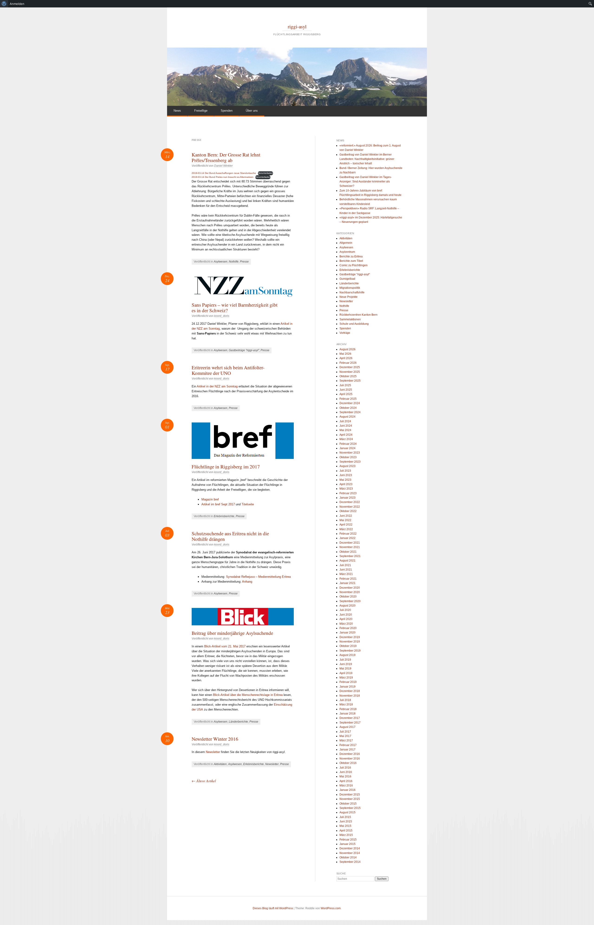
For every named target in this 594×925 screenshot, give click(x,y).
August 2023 (347, 466)
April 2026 (345, 358)
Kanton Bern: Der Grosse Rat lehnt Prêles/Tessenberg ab (226, 157)
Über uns (252, 110)
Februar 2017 (348, 745)
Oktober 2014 (348, 857)
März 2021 (346, 574)
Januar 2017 (347, 749)
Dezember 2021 (349, 542)
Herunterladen (265, 173)
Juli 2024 (345, 421)
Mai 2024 (345, 430)
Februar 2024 (348, 443)
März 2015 (346, 835)
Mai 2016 (345, 776)
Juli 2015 (345, 817)
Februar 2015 (348, 839)
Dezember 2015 (349, 794)
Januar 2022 (347, 538)
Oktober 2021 (348, 551)
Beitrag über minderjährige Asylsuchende (232, 633)
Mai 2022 (345, 520)
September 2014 (350, 861)
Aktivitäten (220, 764)
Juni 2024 (345, 425)
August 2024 (347, 416)
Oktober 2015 (348, 803)
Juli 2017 (345, 731)
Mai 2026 (345, 353)
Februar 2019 (348, 682)
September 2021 (350, 556)
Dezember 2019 (349, 637)
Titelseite (248, 504)
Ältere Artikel (204, 780)
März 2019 (346, 677)
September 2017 (350, 722)
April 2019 (345, 673)
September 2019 (350, 650)
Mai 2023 (345, 479)
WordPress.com (331, 908)
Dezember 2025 (349, 367)
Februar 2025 (348, 398)
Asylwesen (220, 261)
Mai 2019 (345, 668)
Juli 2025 (345, 385)
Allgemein (345, 242)
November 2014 (349, 853)
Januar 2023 (347, 497)
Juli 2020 (345, 610)
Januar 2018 (347, 713)
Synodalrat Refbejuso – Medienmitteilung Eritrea (258, 576)
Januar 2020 (347, 632)
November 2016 (349, 758)
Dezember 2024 (349, 403)
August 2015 (347, 812)
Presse (244, 261)
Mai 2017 (345, 736)
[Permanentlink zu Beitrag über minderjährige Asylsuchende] (243, 616)
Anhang (247, 581)
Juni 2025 (345, 389)
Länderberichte (238, 721)
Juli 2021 (345, 565)
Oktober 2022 (348, 511)
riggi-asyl (297, 26)
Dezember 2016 (349, 754)
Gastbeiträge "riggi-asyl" (244, 350)
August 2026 (347, 349)
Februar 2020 (348, 628)
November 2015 (349, 799)
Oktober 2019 (348, 646)
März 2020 (346, 623)
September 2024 (350, 412)
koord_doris (221, 316)
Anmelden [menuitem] (17, 4)
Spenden (226, 110)
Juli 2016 (345, 767)
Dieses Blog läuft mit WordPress (273, 908)
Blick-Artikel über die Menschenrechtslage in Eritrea (248, 695)
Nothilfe (234, 261)
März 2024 (346, 439)
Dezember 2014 (349, 848)
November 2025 (349, 371)
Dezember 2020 (349, 587)
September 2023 (350, 461)
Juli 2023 (345, 470)
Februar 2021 (348, 578)
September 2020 (350, 601)
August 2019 (347, 655)
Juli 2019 (345, 659)
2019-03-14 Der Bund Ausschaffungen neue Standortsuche (224, 173)
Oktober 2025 (348, 376)
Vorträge (344, 332)
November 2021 (349, 547)
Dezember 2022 (349, 502)
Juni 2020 (345, 614)
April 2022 (345, 524)
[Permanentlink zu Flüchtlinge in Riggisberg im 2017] (243, 440)
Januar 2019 (347, 686)
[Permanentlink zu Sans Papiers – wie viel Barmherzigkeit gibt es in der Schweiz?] (243, 286)
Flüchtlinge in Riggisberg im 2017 (226, 466)
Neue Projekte (348, 297)
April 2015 (345, 830)
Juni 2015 (345, 821)
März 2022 (346, 529)
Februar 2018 (348, 709)
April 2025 (345, 394)
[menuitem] (4, 3)
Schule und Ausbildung (354, 323)
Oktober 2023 (348, 457)
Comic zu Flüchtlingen (353, 265)
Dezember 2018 (349, 691)
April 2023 (345, 484)
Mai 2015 (345, 826)
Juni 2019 (345, 664)
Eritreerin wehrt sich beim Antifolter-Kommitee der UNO (228, 370)
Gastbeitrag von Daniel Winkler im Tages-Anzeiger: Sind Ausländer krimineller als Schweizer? (365, 181)
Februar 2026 (348, 362)
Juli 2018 (345, 700)
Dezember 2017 (349, 718)
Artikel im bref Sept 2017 (218, 504)
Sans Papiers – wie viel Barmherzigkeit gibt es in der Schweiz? (235, 308)
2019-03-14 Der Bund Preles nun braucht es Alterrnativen (222, 177)
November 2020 (349, 592)
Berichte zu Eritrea (351, 256)
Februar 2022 (348, 533)
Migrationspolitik (349, 287)
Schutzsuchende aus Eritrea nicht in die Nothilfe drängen (230, 536)
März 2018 (346, 704)
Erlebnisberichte (224, 516)
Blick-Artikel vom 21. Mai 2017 (224, 646)
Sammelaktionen (350, 319)
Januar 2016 (347, 790)
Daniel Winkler (223, 165)
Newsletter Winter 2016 (215, 739)
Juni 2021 (345, 569)
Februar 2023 (348, 493)
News (177, 110)
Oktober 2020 (348, 596)
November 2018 (349, 695)
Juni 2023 (345, 475)
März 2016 (346, 785)
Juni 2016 (345, 772)
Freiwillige (200, 110)
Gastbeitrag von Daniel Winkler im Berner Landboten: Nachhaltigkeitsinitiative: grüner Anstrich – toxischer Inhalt (366, 159)
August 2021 (347, 560)
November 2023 (349, 452)
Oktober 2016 (348, 763)
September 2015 (350, 808)
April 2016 (345, 781)
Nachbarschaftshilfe (352, 292)
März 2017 (346, 740)
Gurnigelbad (347, 278)
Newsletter (213, 752)
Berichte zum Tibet (351, 261)
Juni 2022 (345, 515)
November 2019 (349, 641)
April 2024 (345, 434)
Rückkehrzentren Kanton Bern (358, 314)
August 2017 (347, 727)
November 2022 (349, 506)
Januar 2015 (347, 844)
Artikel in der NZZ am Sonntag (217, 386)
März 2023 (346, 488)
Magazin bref (210, 499)
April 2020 (345, 619)
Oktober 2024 (348, 407)
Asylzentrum (347, 251)
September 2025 (350, 380)
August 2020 (347, 605)
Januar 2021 (347, 583)
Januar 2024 (347, 448)
